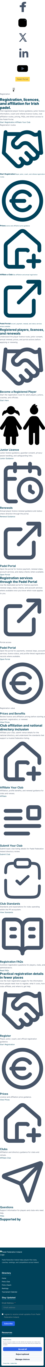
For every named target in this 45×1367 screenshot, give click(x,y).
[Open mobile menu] (14, 89)
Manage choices (22, 1359)
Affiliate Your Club (22, 122)
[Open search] (13, 91)
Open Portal (5, 574)
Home (4, 1278)
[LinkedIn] (22, 60)
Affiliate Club (5, 1158)
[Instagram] (22, 29)
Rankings (5, 1288)
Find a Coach (6, 1285)
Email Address (8, 1303)
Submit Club (5, 854)
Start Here (4, 400)
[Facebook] (22, 14)
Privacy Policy (6, 1363)
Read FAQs (4, 970)
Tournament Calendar (9, 1292)
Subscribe (8, 1323)
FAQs (2, 1216)
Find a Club (6, 1281)
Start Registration (7, 122)
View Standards (6, 912)
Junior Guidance (6, 458)
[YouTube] (22, 75)
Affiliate (3, 796)
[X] (22, 45)
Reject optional (22, 1354)
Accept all (22, 1349)
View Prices (5, 722)
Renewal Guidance (7, 516)
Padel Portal (22, 79)
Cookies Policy (13, 1363)
